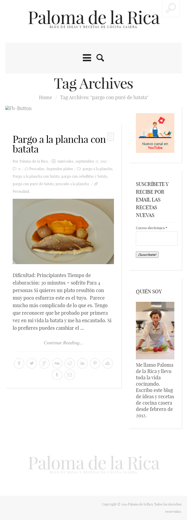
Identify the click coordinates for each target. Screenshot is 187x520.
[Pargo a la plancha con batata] (63, 231)
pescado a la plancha (72, 184)
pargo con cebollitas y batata (84, 176)
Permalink (21, 191)
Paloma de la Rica (93, 17)
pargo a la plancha (97, 168)
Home (45, 97)
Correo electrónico (151, 228)
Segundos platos (59, 168)
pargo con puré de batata (33, 184)
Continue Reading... (63, 342)
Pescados (36, 168)
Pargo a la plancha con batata (59, 144)
